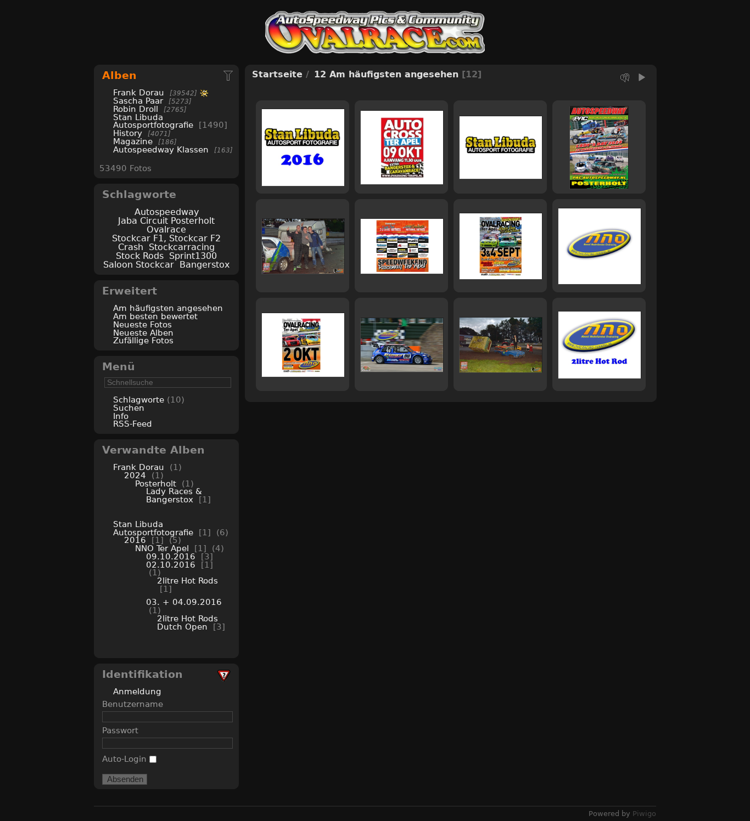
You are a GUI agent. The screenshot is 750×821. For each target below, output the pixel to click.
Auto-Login (125, 758)
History (127, 133)
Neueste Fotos (142, 324)
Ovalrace (166, 229)
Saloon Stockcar (138, 264)
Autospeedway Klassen (161, 149)
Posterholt (157, 483)
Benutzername (132, 704)
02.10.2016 (170, 564)
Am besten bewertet (155, 316)
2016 (135, 540)
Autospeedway (167, 212)
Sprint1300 (193, 256)
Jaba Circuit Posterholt (166, 221)
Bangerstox (205, 264)
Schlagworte (138, 399)
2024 (135, 475)
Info (120, 416)
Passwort (120, 730)
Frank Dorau (138, 92)
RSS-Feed (132, 423)
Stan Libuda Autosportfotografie (154, 121)
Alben (119, 75)
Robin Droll (135, 109)
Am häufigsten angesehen (168, 308)
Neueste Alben (143, 332)
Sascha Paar (138, 100)
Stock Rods (140, 256)
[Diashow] (641, 77)
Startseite (277, 74)
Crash (130, 247)
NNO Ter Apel (162, 548)
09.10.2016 (170, 556)
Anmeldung (137, 691)
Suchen (128, 407)
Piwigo (644, 813)
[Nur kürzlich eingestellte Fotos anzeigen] (229, 75)
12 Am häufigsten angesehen (386, 74)
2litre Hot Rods (187, 580)
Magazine (133, 141)
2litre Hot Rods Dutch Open (187, 622)
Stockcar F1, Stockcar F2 (166, 238)
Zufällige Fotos (143, 340)
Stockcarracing (182, 247)
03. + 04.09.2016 (184, 602)
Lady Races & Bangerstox (174, 495)
